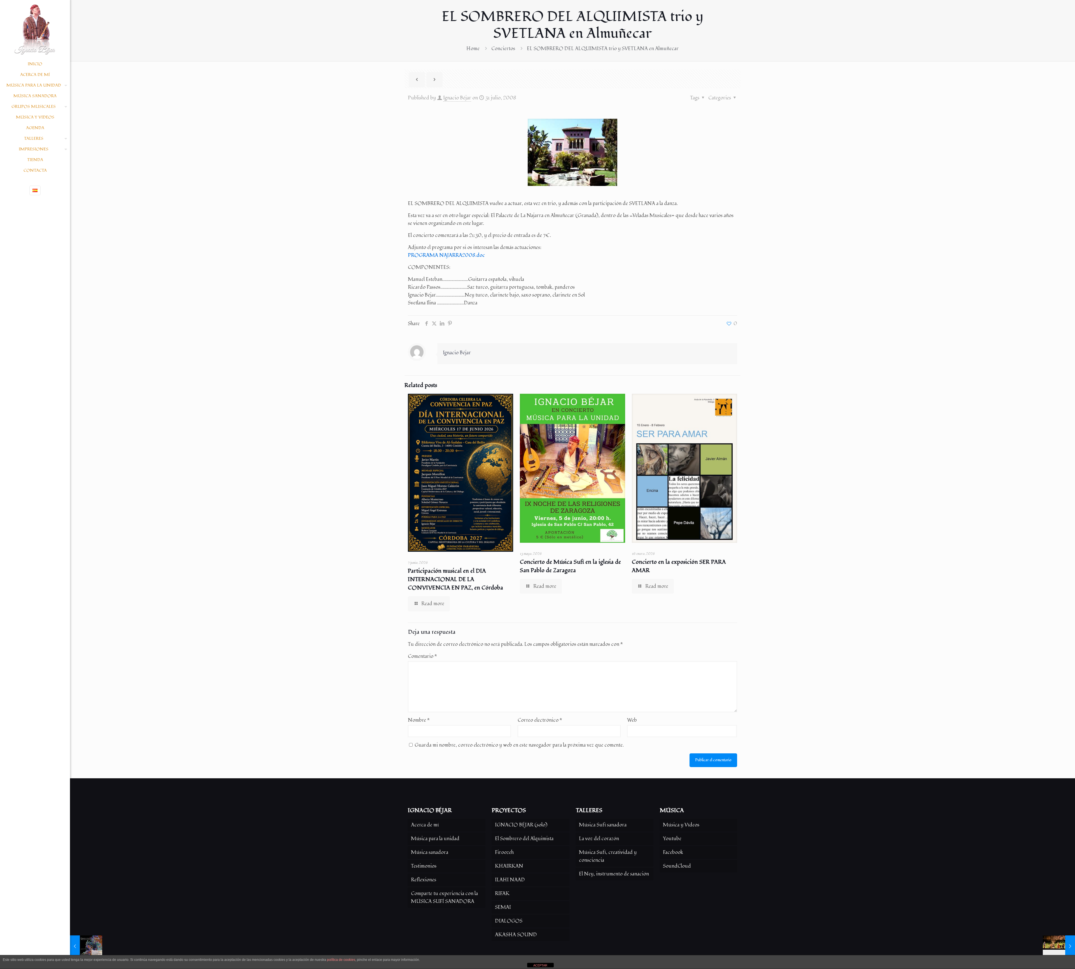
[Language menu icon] (35, 190)
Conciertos (503, 48)
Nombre (419, 720)
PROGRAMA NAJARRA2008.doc (446, 255)
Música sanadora (429, 852)
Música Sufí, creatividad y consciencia (608, 856)
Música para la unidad (435, 838)
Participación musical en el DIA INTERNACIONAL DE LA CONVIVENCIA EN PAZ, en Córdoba (455, 579)
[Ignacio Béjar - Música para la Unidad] (35, 29)
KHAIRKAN (509, 866)
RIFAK (502, 893)
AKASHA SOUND (516, 934)
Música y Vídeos (681, 824)
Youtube (672, 838)
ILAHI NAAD (510, 879)
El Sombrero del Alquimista (524, 838)
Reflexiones (423, 879)
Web (632, 720)
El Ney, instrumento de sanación (614, 873)
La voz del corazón (599, 838)
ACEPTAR (540, 965)
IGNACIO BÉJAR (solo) (521, 824)
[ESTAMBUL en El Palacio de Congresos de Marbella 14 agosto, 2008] (1059, 946)
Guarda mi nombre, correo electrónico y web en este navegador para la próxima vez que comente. (519, 745)
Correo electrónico (540, 720)
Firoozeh (504, 852)
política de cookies (341, 960)
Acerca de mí (425, 824)
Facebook (673, 852)
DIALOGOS (508, 920)
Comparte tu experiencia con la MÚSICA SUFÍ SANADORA (444, 897)
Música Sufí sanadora (603, 824)
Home (473, 48)
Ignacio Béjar (457, 97)
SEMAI (503, 907)
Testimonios (423, 866)
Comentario (422, 656)
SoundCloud (677, 866)
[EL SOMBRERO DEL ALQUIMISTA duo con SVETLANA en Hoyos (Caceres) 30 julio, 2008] (86, 946)
